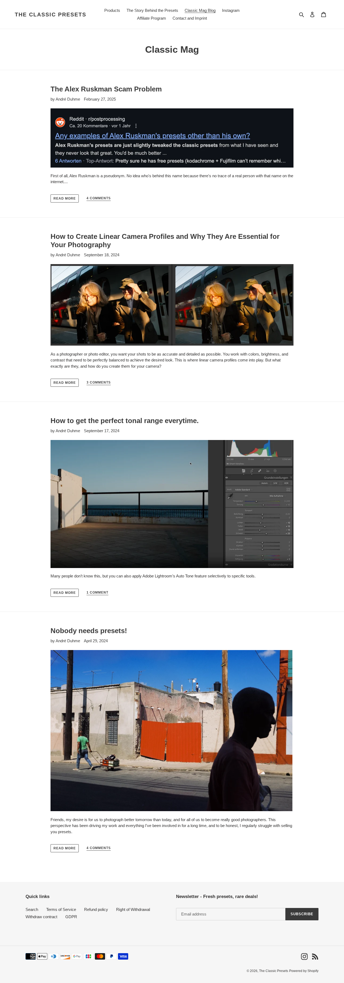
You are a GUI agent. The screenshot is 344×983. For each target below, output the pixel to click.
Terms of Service (61, 909)
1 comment (97, 592)
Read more (64, 198)
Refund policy (96, 909)
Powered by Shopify (303, 971)
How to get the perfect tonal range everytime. (125, 421)
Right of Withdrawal (133, 909)
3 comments (99, 382)
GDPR (71, 916)
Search (32, 909)
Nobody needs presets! (89, 631)
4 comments (99, 198)
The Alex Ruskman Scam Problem (106, 89)
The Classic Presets (50, 14)
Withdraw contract (41, 916)
